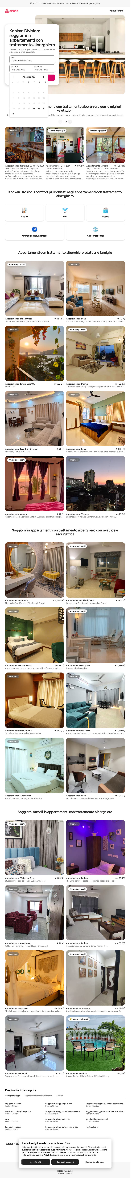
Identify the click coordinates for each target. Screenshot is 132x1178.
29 (39, 108)
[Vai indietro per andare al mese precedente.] (14, 77)
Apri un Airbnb (116, 10)
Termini (69, 1173)
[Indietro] (60, 122)
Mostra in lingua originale (89, 3)
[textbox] (20, 69)
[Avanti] (70, 122)
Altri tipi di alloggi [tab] (12, 1096)
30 (44, 108)
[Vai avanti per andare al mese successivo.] (43, 77)
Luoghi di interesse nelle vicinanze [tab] (38, 1096)
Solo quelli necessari (65, 1162)
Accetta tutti (35, 1162)
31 (14, 114)
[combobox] (32, 60)
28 (34, 108)
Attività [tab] (59, 1096)
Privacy (61, 1173)
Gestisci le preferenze (94, 1162)
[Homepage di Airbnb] (11, 11)
